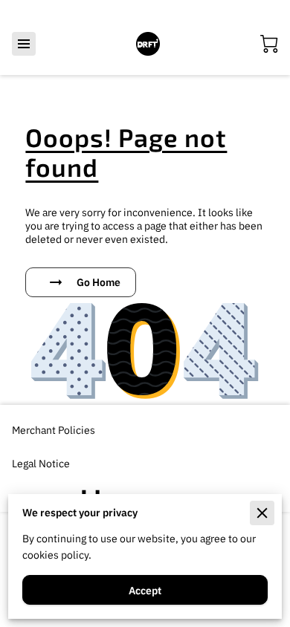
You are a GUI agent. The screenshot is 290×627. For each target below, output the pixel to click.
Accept (145, 590)
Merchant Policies (53, 430)
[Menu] (24, 44)
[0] (269, 44)
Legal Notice (41, 463)
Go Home (98, 282)
